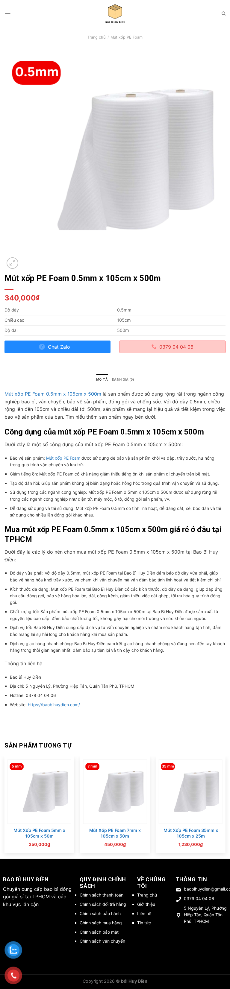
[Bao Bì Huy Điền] (115, 13)
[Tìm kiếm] (224, 13)
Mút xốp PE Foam (127, 37)
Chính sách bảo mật (99, 932)
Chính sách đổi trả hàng (103, 904)
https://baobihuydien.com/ (54, 704)
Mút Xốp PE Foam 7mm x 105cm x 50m (115, 833)
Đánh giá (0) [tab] (123, 380)
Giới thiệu (146, 904)
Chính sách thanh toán (101, 894)
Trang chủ (96, 37)
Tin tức (144, 922)
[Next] (225, 807)
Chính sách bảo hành (100, 913)
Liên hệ (144, 913)
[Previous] (4, 807)
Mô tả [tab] (102, 380)
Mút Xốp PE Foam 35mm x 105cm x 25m (191, 833)
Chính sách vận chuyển (102, 941)
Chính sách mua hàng (101, 922)
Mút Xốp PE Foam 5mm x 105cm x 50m (39, 833)
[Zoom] (12, 263)
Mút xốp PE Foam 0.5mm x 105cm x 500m (52, 394)
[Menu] (7, 13)
